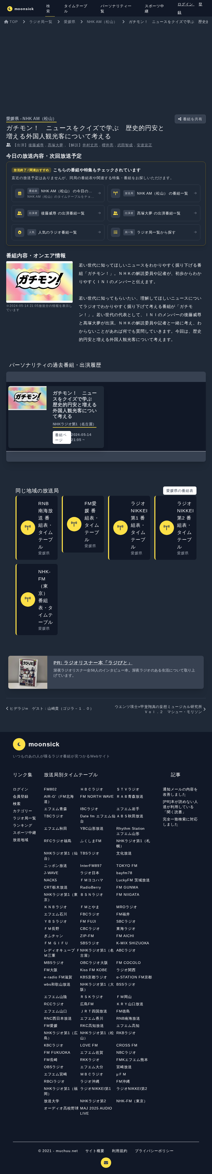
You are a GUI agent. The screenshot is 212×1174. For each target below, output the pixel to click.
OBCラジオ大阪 (94, 963)
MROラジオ (126, 907)
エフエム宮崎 (55, 1074)
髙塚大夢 (55, 145)
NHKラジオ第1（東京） (61, 897)
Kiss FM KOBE (93, 970)
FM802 (50, 789)
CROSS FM (127, 1045)
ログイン (186, 4)
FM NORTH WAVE (96, 796)
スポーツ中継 (24, 832)
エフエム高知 (128, 1026)
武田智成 (125, 145)
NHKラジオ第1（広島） (61, 1035)
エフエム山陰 (55, 997)
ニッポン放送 (55, 866)
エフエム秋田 (55, 828)
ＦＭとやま (90, 907)
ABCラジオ (126, 950)
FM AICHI (125, 936)
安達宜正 (144, 145)
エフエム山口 (55, 1011)
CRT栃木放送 (56, 887)
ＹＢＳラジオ (55, 921)
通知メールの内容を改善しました (180, 791)
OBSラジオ (54, 1067)
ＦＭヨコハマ (91, 880)
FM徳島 (123, 1011)
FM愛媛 (51, 1026)
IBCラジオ (89, 809)
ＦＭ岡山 (124, 997)
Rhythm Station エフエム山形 (132, 831)
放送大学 (51, 1101)
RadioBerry (90, 887)
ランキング (22, 825)
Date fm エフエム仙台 (97, 818)
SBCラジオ (126, 921)
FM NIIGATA (127, 894)
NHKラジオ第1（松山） (97, 1035)
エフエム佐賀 (91, 1052)
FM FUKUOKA (57, 1052)
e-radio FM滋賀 (58, 977)
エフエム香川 (91, 1018)
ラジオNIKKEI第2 (131, 1089)
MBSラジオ (54, 963)
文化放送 (124, 853)
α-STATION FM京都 (134, 977)
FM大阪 (51, 970)
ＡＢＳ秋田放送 (129, 816)
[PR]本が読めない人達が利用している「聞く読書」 (180, 807)
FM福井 (123, 914)
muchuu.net (67, 1151)
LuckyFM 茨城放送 (133, 880)
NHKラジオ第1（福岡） (61, 1091)
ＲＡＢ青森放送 (129, 796)
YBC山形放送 (92, 828)
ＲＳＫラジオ (91, 997)
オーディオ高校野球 (61, 1108)
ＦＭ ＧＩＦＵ (56, 943)
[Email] (106, 1162)
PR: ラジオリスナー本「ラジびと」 (93, 662)
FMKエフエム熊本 (132, 1060)
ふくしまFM (91, 841)
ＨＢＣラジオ (91, 789)
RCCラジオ (54, 1004)
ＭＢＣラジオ (91, 1074)
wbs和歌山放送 (57, 984)
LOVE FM (89, 1045)
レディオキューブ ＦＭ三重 (62, 952)
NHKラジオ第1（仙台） (61, 855)
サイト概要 (95, 1151)
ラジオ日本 (90, 873)
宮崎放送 (124, 1067)
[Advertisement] (106, 65)
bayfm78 (124, 873)
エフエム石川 (55, 914)
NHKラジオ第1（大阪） (97, 987)
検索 (17, 804)
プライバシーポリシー (154, 1151)
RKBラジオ (126, 1033)
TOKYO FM (127, 866)
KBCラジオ (54, 1045)
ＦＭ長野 (51, 929)
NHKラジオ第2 (93, 1101)
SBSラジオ (90, 943)
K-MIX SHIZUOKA (132, 943)
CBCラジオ (90, 929)
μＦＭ (121, 1074)
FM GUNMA (127, 887)
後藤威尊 (36, 145)
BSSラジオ (126, 984)
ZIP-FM (87, 936)
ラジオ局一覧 (24, 818)
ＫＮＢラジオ (55, 907)
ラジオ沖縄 (90, 1081)
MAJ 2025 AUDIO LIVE (96, 1110)
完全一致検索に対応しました (180, 821)
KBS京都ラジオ (93, 977)
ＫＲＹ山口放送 (129, 1004)
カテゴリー (22, 811)
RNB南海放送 (128, 1018)
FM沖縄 (123, 1081)
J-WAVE (51, 873)
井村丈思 (90, 145)
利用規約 (120, 1151)
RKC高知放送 (92, 1026)
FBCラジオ (90, 914)
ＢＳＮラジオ (91, 894)
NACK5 (50, 880)
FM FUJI (88, 921)
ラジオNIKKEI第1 (95, 1089)
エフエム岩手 (128, 809)
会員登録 (20, 796)
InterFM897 (91, 866)
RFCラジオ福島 (58, 841)
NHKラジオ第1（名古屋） (97, 952)
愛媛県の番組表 (179, 491)
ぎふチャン (53, 936)
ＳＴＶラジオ (128, 789)
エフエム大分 (91, 1067)
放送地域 (20, 840)
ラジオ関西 (126, 970)
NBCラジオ (126, 1052)
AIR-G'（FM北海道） (59, 799)
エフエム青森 (55, 809)
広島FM (87, 1004)
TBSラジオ (90, 853)
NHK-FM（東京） (132, 1101)
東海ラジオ (126, 929)
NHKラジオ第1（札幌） (133, 843)
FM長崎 (51, 1060)
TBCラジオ (54, 816)
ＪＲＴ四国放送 (93, 1011)
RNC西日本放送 (58, 1018)
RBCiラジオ (54, 1081)
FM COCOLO (128, 963)
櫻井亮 (107, 145)
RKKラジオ (90, 1060)
